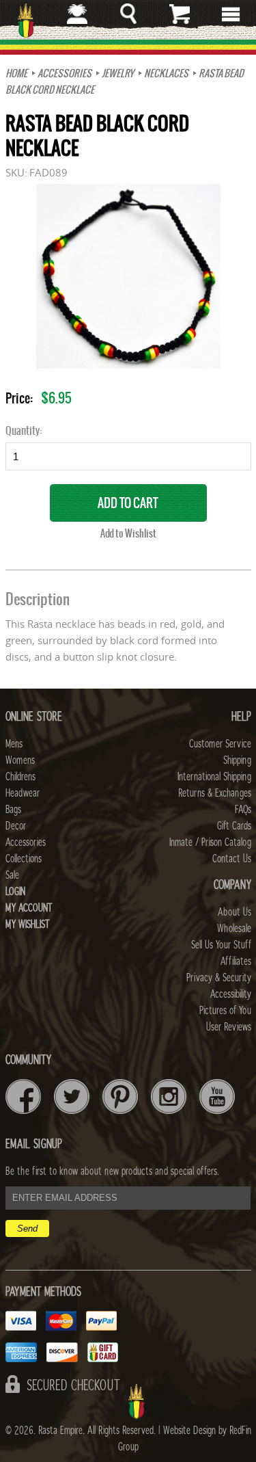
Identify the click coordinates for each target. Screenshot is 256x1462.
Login (15, 891)
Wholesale (234, 928)
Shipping (237, 760)
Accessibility (230, 994)
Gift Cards (234, 826)
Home (16, 73)
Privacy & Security (218, 977)
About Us (234, 912)
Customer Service (220, 744)
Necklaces (166, 73)
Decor (15, 826)
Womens (20, 760)
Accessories (64, 73)
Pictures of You (225, 1010)
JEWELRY (118, 73)
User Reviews (228, 1027)
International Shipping (214, 776)
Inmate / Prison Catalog (210, 842)
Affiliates (236, 961)
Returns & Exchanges (214, 793)
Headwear (22, 793)
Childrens (20, 776)
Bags (13, 809)
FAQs (243, 809)
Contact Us (231, 858)
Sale (12, 875)
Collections (23, 858)
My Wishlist (27, 924)
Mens (14, 744)
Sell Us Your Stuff (221, 945)
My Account (29, 908)
